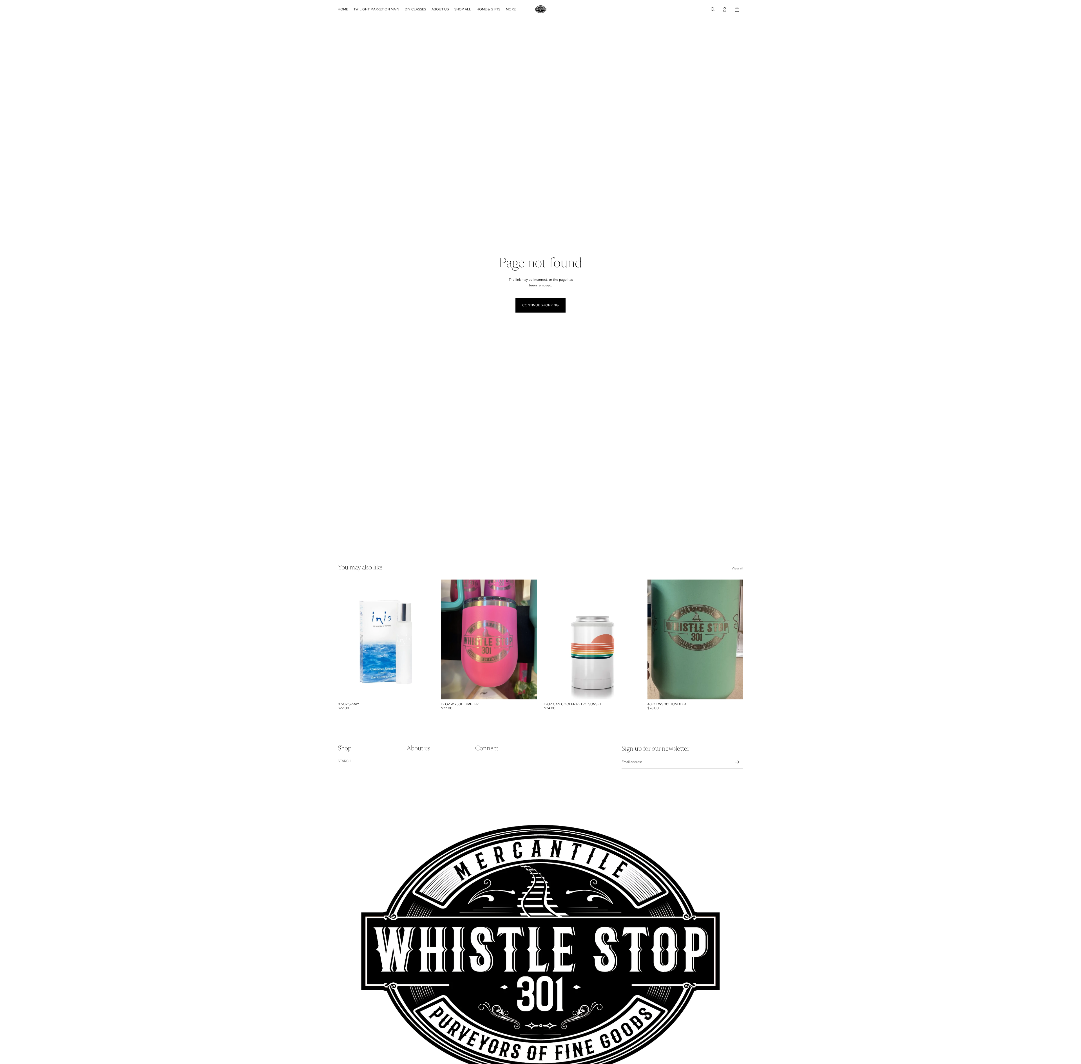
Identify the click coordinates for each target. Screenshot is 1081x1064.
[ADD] (425, 691)
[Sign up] (737, 762)
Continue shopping (540, 305)
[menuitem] (511, 9)
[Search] (713, 9)
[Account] (724, 9)
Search (344, 761)
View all (737, 568)
